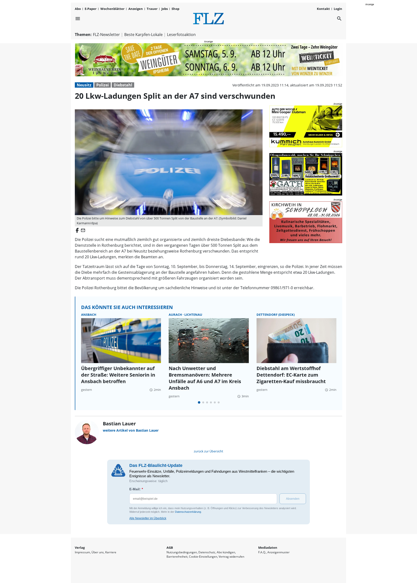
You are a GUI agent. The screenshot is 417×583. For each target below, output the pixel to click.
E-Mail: (136, 489)
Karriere (110, 552)
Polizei (102, 85)
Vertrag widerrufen (231, 557)
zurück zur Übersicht (208, 451)
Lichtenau (193, 314)
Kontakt (323, 9)
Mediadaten (267, 547)
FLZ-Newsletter (106, 34)
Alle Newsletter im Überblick (147, 518)
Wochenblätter (112, 9)
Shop (175, 9)
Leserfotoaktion (181, 34)
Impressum (82, 552)
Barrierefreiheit (177, 557)
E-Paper (91, 9)
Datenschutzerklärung (188, 511)
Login (338, 9)
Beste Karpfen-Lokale (143, 34)
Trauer (152, 9)
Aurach (176, 314)
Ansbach (88, 314)
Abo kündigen (226, 552)
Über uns (97, 552)
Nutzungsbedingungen (182, 552)
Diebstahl (123, 85)
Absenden (292, 498)
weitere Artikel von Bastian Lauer (131, 430)
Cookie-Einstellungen (203, 557)
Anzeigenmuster (278, 552)
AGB (170, 547)
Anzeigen (135, 9)
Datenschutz (206, 552)
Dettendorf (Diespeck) (276, 314)
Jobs (164, 9)
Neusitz (84, 85)
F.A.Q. (262, 552)
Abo (78, 9)
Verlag (80, 547)
